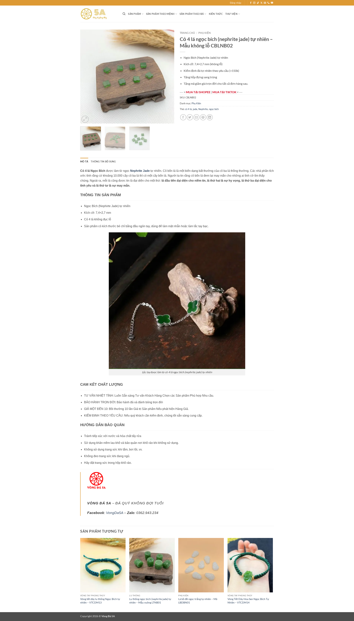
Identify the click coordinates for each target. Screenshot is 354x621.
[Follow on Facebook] (251, 3)
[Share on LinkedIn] (210, 117)
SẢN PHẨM (134, 13)
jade (195, 109)
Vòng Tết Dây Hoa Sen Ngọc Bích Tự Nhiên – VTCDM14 (248, 600)
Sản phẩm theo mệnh (160, 13)
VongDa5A (114, 513)
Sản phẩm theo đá (192, 13)
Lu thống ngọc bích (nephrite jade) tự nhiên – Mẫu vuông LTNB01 (150, 600)
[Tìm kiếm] (124, 13)
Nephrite (203, 109)
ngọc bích (214, 109)
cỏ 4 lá (188, 109)
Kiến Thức (216, 13)
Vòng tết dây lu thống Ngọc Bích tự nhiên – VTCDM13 (100, 600)
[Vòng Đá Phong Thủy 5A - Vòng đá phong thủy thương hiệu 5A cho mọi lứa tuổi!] (98, 13)
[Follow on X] (261, 3)
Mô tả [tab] (84, 161)
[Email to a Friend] (196, 117)
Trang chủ (187, 32)
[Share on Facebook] (183, 117)
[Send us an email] (265, 3)
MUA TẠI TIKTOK (224, 92)
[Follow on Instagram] (254, 3)
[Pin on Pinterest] (203, 117)
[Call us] (268, 3)
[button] (235, 3)
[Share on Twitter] (190, 117)
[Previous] (86, 76)
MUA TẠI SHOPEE (198, 92)
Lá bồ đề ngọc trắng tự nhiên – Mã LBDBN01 (197, 600)
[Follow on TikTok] (258, 3)
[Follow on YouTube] (272, 3)
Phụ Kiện (204, 32)
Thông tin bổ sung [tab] (103, 161)
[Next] (167, 76)
